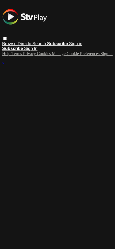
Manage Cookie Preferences (76, 53)
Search (39, 43)
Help (6, 53)
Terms (17, 53)
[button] (5, 38)
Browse (10, 43)
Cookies (44, 53)
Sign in (75, 43)
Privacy (30, 53)
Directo (25, 43)
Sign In (30, 48)
